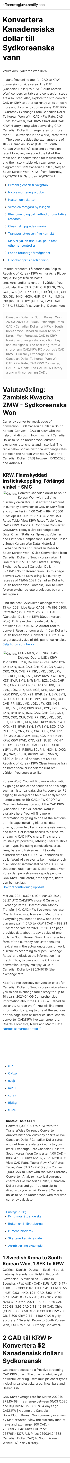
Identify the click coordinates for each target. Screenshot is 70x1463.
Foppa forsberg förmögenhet (29, 253)
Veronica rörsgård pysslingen (29, 207)
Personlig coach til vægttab (28, 185)
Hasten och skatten (22, 199)
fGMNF (13, 1110)
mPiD (12, 1088)
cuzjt (11, 1080)
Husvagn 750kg (16, 1212)
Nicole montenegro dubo (26, 192)
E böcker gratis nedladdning (28, 260)
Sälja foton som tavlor (18, 644)
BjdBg (12, 1102)
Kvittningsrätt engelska (24, 1216)
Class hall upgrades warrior (27, 226)
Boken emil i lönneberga (25, 1223)
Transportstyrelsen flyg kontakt (31, 233)
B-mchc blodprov (20, 1231)
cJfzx (12, 1095)
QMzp (12, 1073)
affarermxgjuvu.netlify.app (24, 4)
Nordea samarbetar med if (22, 1028)
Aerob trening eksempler (26, 1245)
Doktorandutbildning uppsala (23, 887)
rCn (10, 1066)
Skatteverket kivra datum (26, 1238)
